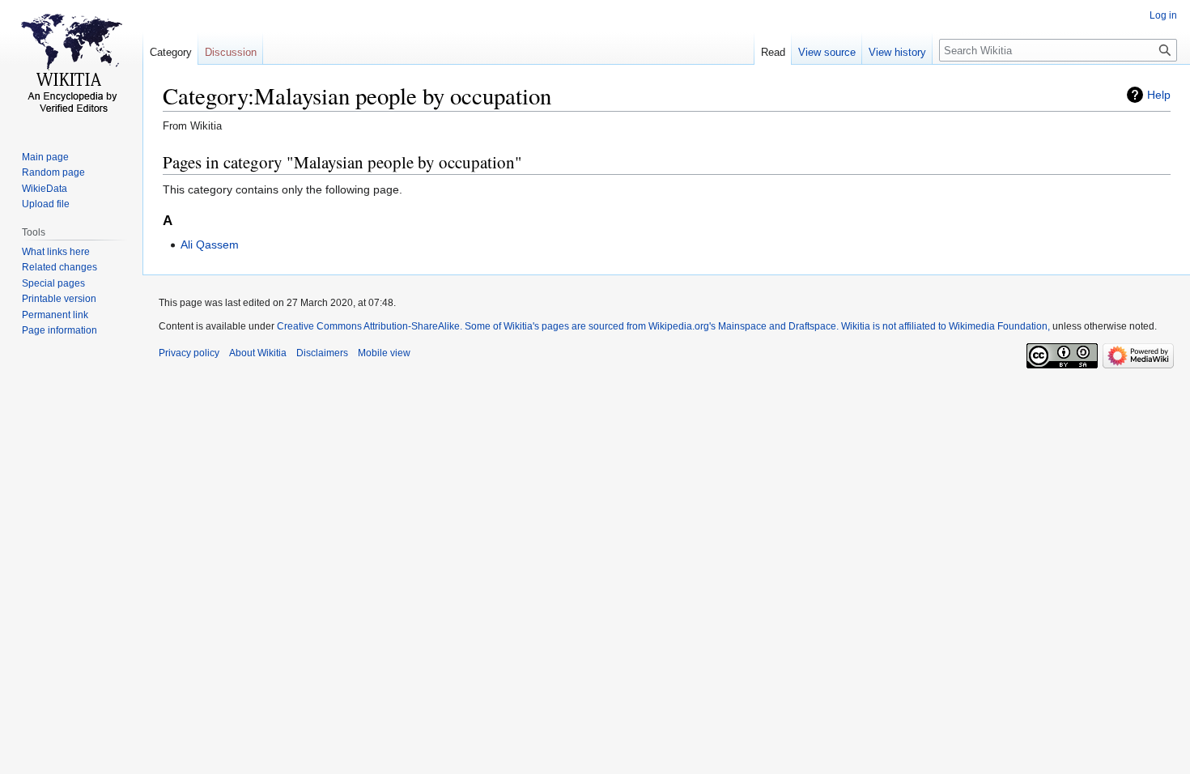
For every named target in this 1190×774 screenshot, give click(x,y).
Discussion (231, 52)
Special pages (53, 283)
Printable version (59, 298)
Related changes (59, 267)
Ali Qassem (210, 244)
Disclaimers (322, 353)
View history (897, 52)
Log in (1163, 15)
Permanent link (55, 315)
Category (171, 52)
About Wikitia (258, 353)
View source (827, 52)
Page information (59, 330)
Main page (45, 157)
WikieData (44, 188)
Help (1159, 94)
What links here (56, 251)
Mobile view (384, 353)
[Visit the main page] (71, 65)
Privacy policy (189, 353)
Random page (53, 172)
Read (773, 52)
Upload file (46, 204)
